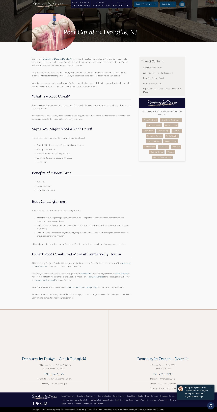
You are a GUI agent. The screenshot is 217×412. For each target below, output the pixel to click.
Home (64, 404)
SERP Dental (139, 410)
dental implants (121, 273)
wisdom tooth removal (45, 280)
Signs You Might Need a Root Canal (158, 73)
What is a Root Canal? (152, 67)
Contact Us (87, 404)
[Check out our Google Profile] (37, 403)
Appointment (98, 404)
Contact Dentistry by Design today (82, 287)
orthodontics (86, 273)
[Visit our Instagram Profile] (45, 403)
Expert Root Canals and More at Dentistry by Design (162, 90)
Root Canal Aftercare (152, 83)
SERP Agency (159, 410)
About (70, 404)
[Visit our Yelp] (41, 403)
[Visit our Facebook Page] (33, 403)
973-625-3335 (163, 374)
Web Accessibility (105, 410)
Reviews (78, 404)
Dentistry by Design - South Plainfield (54, 358)
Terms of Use (92, 410)
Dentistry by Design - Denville (162, 358)
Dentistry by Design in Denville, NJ (58, 59)
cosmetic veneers (96, 276)
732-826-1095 (54, 374)
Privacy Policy (81, 410)
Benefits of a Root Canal (153, 78)
